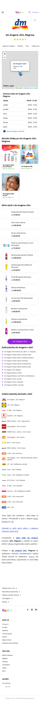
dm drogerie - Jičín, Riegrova (16, 399)
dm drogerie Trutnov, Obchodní (13, 382)
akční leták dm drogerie (27, 538)
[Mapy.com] (36, 610)
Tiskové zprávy (7, 633)
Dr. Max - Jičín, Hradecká (14, 486)
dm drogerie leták (29, 158)
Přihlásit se (35, 12)
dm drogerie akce (20, 341)
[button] (20, 74)
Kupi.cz (31, 557)
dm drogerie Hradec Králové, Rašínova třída (17, 367)
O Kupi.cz (5, 624)
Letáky (4, 668)
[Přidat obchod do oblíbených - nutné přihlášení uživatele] (35, 20)
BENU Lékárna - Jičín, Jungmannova (18, 421)
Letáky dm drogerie (8, 46)
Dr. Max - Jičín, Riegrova (14, 410)
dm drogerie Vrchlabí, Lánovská (14, 385)
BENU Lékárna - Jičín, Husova (16, 448)
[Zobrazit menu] (2, 12)
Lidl (12, 522)
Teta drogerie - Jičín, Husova (16, 437)
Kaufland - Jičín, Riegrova (15, 416)
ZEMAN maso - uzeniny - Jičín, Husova (19, 432)
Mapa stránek (6, 640)
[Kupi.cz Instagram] (32, 610)
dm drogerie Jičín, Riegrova (12, 370)
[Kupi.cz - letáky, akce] (20, 12)
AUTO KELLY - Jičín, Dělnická (16, 480)
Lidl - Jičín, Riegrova (13, 405)
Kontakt (4, 627)
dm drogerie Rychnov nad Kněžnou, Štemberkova (19, 376)
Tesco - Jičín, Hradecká (14, 469)
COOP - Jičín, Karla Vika (14, 453)
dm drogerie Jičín (19, 63)
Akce (27, 46)
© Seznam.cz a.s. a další (30, 88)
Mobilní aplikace (7, 655)
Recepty (5, 661)
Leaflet (19, 88)
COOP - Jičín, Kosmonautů (15, 496)
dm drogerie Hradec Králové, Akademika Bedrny (19, 358)
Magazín (5, 658)
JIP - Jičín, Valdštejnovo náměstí (17, 464)
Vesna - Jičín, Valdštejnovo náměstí (18, 475)
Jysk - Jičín (10, 507)
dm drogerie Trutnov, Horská (13, 379)
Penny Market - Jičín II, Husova (16, 426)
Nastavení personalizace (10, 643)
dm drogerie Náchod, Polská (13, 373)
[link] (11, 158)
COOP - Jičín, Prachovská (15, 502)
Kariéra (4, 637)
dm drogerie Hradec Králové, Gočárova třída (17, 355)
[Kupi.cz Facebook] (27, 610)
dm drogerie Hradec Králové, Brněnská (16, 361)
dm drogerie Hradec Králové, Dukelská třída (17, 364)
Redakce (5, 630)
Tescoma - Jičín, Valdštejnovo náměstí (19, 491)
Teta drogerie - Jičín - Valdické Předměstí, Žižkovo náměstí (22, 459)
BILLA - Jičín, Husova (13, 442)
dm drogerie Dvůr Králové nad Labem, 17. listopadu (20, 352)
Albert (35, 519)
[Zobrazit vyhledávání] (29, 12)
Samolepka (6, 665)
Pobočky (20, 46)
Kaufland (5, 522)
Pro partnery (6, 683)
